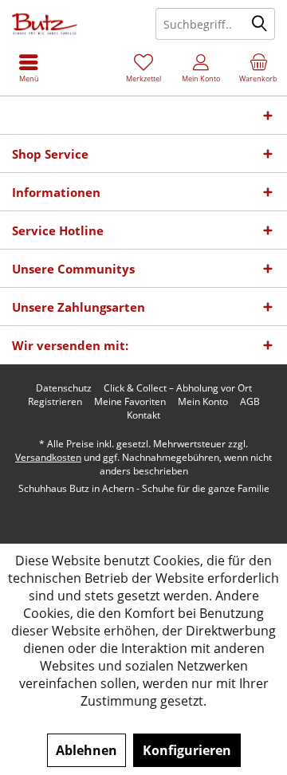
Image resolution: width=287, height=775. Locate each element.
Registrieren (55, 401)
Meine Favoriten (130, 401)
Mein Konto (203, 401)
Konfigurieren (187, 750)
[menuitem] (258, 68)
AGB (250, 401)
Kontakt (143, 415)
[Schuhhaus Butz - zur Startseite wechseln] (72, 24)
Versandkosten (48, 457)
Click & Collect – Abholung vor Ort (178, 388)
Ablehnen (86, 750)
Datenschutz (64, 388)
